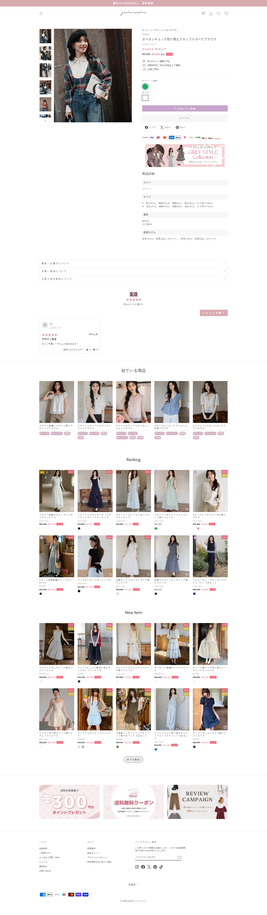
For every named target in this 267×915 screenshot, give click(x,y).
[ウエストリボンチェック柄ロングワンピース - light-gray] (40, 681)
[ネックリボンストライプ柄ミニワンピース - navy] (194, 746)
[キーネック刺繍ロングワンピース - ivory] (155, 681)
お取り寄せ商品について (57, 278)
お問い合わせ (45, 870)
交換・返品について (54, 271)
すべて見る (133, 759)
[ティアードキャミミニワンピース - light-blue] (79, 746)
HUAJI (146, 34)
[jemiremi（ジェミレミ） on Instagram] (137, 867)
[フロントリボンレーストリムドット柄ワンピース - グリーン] (155, 528)
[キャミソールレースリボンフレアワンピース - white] (117, 528)
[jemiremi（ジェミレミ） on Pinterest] (155, 867)
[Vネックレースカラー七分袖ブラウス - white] (194, 528)
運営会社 (43, 866)
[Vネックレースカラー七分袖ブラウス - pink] (198, 528)
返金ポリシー (93, 852)
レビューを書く (214, 313)
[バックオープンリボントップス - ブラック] (79, 591)
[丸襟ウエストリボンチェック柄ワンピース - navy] (155, 593)
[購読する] (180, 857)
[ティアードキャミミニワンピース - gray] (82, 746)
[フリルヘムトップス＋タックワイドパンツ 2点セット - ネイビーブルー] (194, 593)
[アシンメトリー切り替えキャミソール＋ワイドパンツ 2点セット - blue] (155, 749)
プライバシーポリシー (97, 857)
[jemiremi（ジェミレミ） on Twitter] (149, 867)
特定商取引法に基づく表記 (99, 861)
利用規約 (91, 848)
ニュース (43, 861)
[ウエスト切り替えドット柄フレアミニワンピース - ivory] (40, 746)
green (145, 87)
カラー (149, 80)
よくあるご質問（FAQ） (50, 857)
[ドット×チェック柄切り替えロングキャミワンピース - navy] (79, 681)
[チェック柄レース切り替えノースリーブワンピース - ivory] (194, 681)
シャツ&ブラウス (168, 30)
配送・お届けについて (56, 263)
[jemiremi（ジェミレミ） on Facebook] (143, 867)
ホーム (145, 30)
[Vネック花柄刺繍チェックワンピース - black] (40, 593)
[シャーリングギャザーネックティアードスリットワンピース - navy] (79, 528)
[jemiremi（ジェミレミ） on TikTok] (161, 867)
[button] (154, 49)
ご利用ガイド (45, 852)
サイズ (145, 92)
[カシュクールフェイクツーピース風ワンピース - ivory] (117, 681)
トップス (154, 30)
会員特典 (43, 848)
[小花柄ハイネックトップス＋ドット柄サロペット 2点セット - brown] (117, 746)
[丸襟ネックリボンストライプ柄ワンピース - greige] (117, 593)
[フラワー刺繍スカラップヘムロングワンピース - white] (40, 528)
